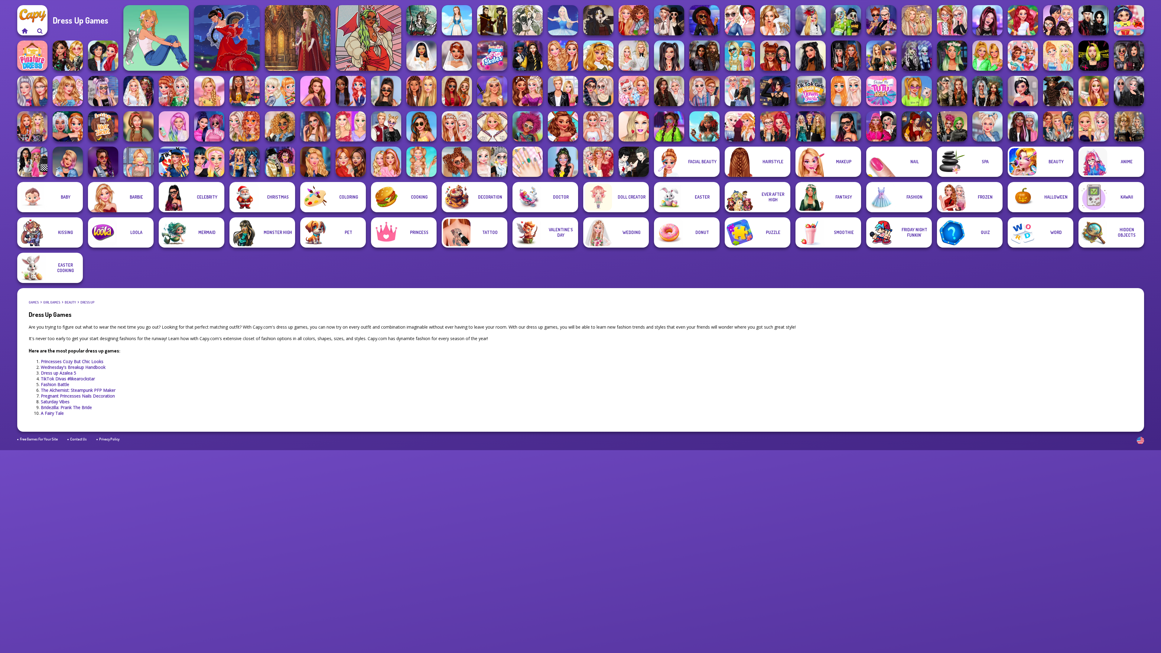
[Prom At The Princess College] (598, 162)
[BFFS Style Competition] (68, 56)
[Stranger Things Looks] (704, 91)
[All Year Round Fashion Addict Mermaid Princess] (1023, 20)
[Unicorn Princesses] (174, 126)
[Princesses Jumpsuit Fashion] (421, 91)
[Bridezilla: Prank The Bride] (775, 20)
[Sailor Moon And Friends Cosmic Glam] (244, 162)
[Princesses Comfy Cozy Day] (846, 91)
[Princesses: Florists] (280, 91)
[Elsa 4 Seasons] (492, 162)
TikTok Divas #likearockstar (68, 379)
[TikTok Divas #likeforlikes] (386, 91)
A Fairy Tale (52, 413)
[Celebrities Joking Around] (1058, 20)
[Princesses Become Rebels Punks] (1058, 126)
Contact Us (78, 439)
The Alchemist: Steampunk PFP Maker (78, 390)
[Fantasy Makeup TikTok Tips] (952, 56)
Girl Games (51, 302)
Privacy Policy (109, 439)
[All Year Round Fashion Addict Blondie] (492, 126)
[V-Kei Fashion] (775, 91)
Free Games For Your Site (39, 439)
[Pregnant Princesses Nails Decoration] (740, 20)
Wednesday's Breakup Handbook (73, 367)
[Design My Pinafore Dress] (32, 56)
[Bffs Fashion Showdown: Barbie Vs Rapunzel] (351, 126)
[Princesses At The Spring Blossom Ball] (209, 91)
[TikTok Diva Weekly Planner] (280, 126)
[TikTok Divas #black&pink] (209, 126)
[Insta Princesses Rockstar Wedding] (1129, 91)
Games (34, 302)
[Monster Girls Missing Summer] (740, 56)
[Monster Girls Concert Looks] (917, 56)
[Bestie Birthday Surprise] (32, 126)
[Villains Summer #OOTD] (775, 56)
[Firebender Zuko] (492, 20)
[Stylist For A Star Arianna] (315, 126)
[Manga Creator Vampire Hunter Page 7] (634, 162)
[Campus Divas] (952, 20)
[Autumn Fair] (598, 91)
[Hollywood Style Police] (68, 162)
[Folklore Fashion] (457, 20)
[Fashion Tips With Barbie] (634, 126)
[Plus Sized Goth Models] (1129, 56)
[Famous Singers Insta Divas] (32, 91)
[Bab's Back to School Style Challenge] (32, 162)
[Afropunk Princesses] (527, 126)
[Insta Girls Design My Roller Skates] (492, 56)
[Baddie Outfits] (457, 162)
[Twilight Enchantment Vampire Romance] (1093, 20)
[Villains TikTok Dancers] (881, 20)
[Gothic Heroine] (598, 20)
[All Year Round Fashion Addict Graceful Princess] (598, 56)
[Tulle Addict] (1023, 126)
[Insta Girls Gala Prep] (315, 91)
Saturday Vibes (55, 401)
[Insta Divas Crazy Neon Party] (669, 126)
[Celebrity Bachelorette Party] (457, 126)
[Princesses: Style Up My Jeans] (740, 91)
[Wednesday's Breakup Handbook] (669, 20)
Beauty (70, 302)
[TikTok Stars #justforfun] (846, 126)
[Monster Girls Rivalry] (846, 20)
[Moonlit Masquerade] (421, 20)
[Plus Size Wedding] (457, 56)
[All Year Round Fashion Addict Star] (68, 91)
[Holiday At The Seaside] (421, 126)
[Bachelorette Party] (1093, 126)
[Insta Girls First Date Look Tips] (563, 162)
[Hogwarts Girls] (315, 162)
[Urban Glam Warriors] (1093, 56)
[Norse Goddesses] (1129, 126)
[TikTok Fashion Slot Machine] (987, 20)
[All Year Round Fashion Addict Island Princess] (563, 126)
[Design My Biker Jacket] (103, 126)
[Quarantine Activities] (351, 162)
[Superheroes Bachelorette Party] (421, 56)
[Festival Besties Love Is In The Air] (917, 20)
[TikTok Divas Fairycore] (669, 91)
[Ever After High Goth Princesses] (103, 91)
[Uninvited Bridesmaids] (1023, 91)
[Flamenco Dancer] (227, 38)
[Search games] (39, 30)
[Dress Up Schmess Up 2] (368, 38)
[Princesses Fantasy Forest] (174, 91)
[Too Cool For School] (280, 162)
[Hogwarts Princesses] (527, 56)
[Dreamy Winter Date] (810, 56)
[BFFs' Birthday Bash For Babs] (881, 56)
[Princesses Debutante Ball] (598, 126)
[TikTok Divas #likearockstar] (704, 20)
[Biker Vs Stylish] (775, 126)
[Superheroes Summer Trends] (917, 91)
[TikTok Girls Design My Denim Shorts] (810, 91)
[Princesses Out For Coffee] (1058, 56)
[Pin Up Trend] (634, 91)
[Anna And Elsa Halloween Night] (740, 126)
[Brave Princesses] (492, 91)
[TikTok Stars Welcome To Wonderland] (810, 20)
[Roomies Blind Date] (563, 91)
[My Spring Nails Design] (527, 162)
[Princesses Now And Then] (1023, 56)
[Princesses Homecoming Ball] (1093, 91)
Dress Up (87, 302)
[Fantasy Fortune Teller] (917, 126)
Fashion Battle (55, 384)
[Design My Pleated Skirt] (987, 126)
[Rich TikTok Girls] (457, 91)
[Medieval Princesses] (704, 56)
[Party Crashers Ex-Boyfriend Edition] (810, 126)
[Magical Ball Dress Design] (527, 91)
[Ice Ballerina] (563, 20)
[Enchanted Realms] (987, 91)
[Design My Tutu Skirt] (881, 91)
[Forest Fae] (527, 20)
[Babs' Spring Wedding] (634, 56)
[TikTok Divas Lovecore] (669, 56)
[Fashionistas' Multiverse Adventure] (846, 56)
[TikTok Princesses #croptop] (138, 162)
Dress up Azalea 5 (58, 373)
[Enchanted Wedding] (138, 91)
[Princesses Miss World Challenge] (563, 56)
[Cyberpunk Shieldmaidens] (952, 126)
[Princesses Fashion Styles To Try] (209, 162)
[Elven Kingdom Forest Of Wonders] (952, 91)
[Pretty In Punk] (103, 162)
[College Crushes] (103, 56)
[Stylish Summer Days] (421, 162)
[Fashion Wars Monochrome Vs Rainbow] (881, 126)
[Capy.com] (24, 30)
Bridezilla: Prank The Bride (66, 407)
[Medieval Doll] (297, 38)
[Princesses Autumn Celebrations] (244, 126)
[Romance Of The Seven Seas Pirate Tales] (1058, 91)
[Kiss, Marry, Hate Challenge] (386, 126)
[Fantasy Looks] (68, 126)
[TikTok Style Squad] (174, 162)
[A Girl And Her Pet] (156, 38)
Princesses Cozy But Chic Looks (72, 361)
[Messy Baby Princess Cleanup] (1129, 20)
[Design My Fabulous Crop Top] (244, 91)
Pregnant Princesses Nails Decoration (78, 396)
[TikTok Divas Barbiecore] (987, 56)
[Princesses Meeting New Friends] (351, 91)
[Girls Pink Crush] (386, 162)
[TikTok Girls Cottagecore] (138, 126)
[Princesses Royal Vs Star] (704, 126)
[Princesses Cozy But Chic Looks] (634, 20)
